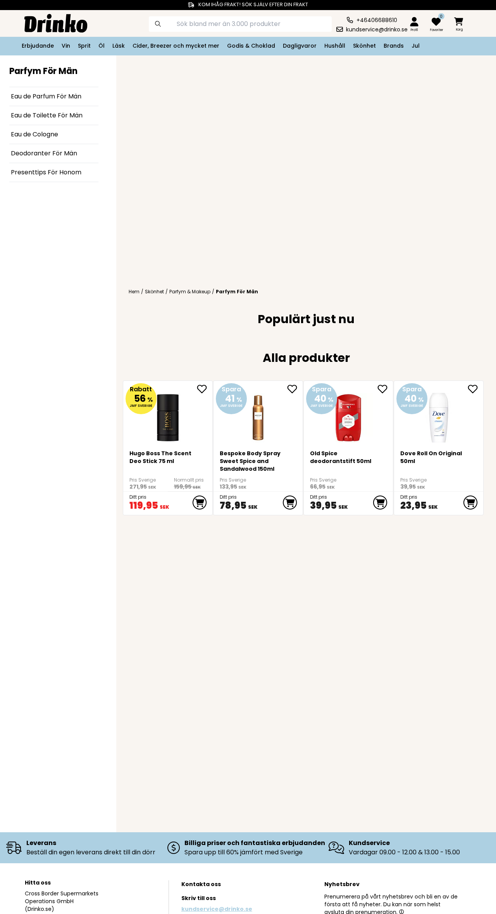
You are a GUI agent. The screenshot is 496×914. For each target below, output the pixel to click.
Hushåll (334, 46)
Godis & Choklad (251, 46)
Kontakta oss (201, 884)
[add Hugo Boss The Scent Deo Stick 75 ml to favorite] (204, 389)
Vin (66, 46)
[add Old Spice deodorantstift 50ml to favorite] (385, 389)
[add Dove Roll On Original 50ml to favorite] (475, 389)
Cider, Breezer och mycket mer (176, 46)
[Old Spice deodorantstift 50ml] (348, 415)
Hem (134, 292)
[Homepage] (49, 22)
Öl (101, 46)
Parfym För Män (237, 291)
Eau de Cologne (34, 134)
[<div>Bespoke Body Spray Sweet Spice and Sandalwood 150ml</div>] (257, 415)
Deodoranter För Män (44, 153)
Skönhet (364, 46)
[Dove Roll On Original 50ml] (438, 415)
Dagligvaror (300, 46)
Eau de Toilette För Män (47, 115)
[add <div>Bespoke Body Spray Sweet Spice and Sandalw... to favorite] (295, 389)
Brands (394, 46)
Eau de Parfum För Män (46, 96)
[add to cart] (199, 502)
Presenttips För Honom (46, 172)
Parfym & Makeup (189, 292)
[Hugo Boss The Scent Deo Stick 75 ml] (167, 415)
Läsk (118, 46)
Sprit (84, 46)
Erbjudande (38, 46)
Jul (416, 46)
